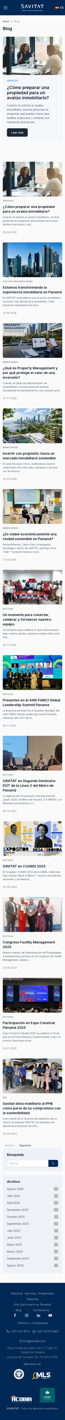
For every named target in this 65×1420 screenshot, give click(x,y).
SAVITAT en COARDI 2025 (24, 866)
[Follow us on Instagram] (26, 1316)
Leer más (17, 132)
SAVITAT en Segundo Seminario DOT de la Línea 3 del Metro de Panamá (29, 785)
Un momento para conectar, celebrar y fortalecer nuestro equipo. (27, 619)
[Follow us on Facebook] (15, 1316)
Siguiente (25, 1145)
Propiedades (46, 1293)
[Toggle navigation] (5, 8)
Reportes (32, 1299)
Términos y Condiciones (32, 1323)
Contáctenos (41, 1310)
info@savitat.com (34, 1341)
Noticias (8, 609)
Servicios (12, 80)
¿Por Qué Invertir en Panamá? (32, 1304)
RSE (5, 1097)
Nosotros (17, 1293)
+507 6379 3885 (47, 1331)
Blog (18, 1310)
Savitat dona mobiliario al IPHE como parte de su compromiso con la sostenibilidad (32, 1108)
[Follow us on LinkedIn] (38, 1316)
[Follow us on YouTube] (50, 1316)
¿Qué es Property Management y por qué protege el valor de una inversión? (30, 373)
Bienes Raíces (10, 362)
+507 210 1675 (20, 1331)
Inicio (6, 21)
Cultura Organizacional (18, 281)
